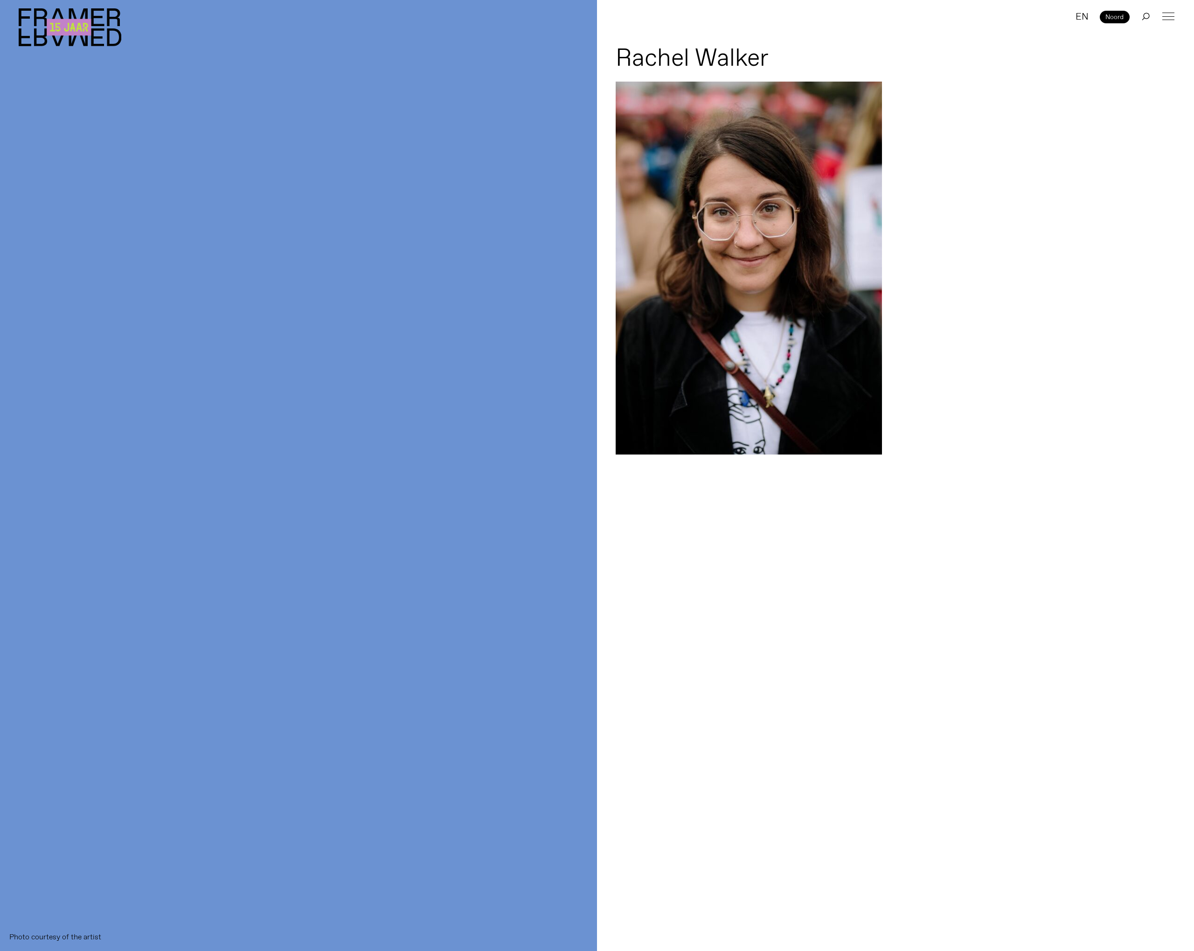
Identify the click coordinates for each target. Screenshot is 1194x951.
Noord (1114, 17)
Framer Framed (70, 27)
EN (1082, 16)
